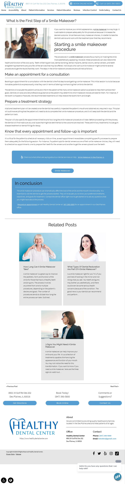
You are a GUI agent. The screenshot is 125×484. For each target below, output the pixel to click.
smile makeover (100, 29)
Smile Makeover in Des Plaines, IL (91, 157)
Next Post (114, 386)
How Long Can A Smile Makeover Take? (39, 268)
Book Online (62, 403)
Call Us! (110, 4)
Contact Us (116, 10)
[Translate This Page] (10, 480)
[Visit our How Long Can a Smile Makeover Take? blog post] (40, 247)
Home (3, 10)
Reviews (77, 10)
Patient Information (37, 10)
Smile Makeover (62, 171)
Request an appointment (27, 204)
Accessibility (14, 10)
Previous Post (12, 386)
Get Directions (20, 403)
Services (50, 10)
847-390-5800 (69, 204)
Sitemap (18, 454)
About (23, 10)
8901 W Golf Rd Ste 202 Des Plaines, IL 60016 (45, 4)
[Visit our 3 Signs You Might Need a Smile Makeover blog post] (62, 324)
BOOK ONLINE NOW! (83, 4)
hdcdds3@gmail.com (107, 438)
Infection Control (90, 10)
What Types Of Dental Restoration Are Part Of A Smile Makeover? (83, 268)
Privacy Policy (10, 454)
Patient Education (64, 10)
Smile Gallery (104, 10)
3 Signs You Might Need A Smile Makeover (60, 345)
